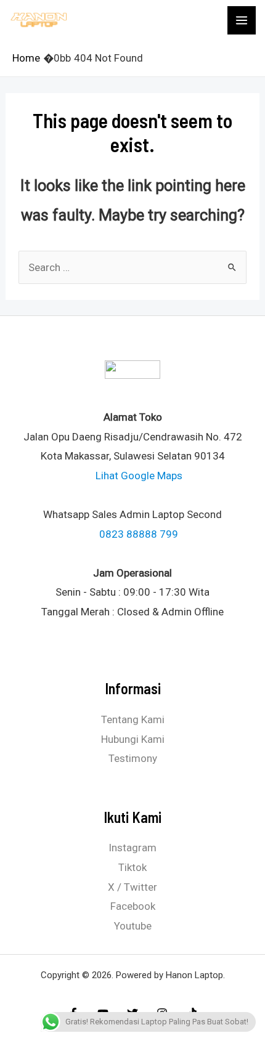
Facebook (132, 906)
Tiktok (132, 867)
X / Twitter (132, 887)
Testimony (132, 758)
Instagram (132, 847)
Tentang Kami (133, 719)
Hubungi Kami (133, 739)
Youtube (133, 926)
